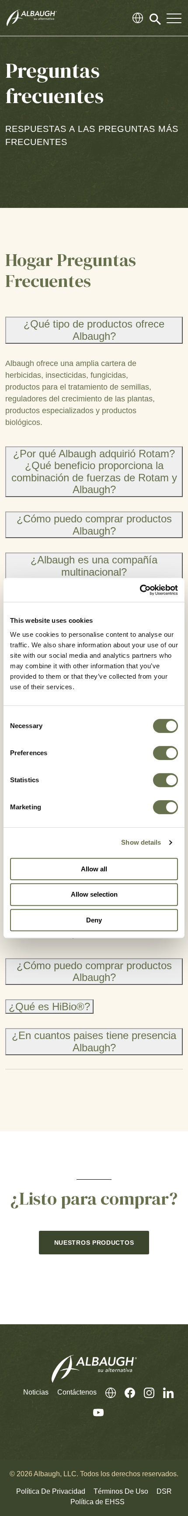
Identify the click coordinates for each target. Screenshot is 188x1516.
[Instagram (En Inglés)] (144, 1392)
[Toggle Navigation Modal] (174, 18)
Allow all (94, 869)
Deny (94, 920)
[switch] (165, 753)
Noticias (36, 1392)
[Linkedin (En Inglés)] (164, 1392)
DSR (164, 1491)
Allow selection (94, 894)
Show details (141, 842)
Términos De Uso (121, 1491)
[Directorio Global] (137, 17)
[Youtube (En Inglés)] (94, 1412)
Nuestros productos (94, 1242)
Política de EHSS (97, 1502)
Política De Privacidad (50, 1491)
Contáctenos (77, 1392)
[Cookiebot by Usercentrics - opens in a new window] (139, 590)
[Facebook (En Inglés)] (125, 1392)
